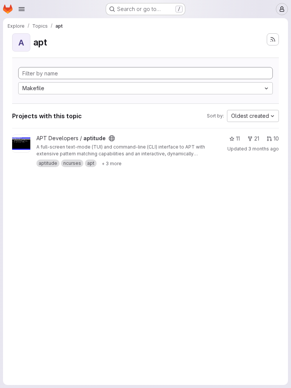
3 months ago (263, 149)
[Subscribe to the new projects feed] (273, 39)
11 (238, 138)
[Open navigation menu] (22, 9)
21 (256, 138)
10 (276, 138)
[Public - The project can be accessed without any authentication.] (112, 138)
